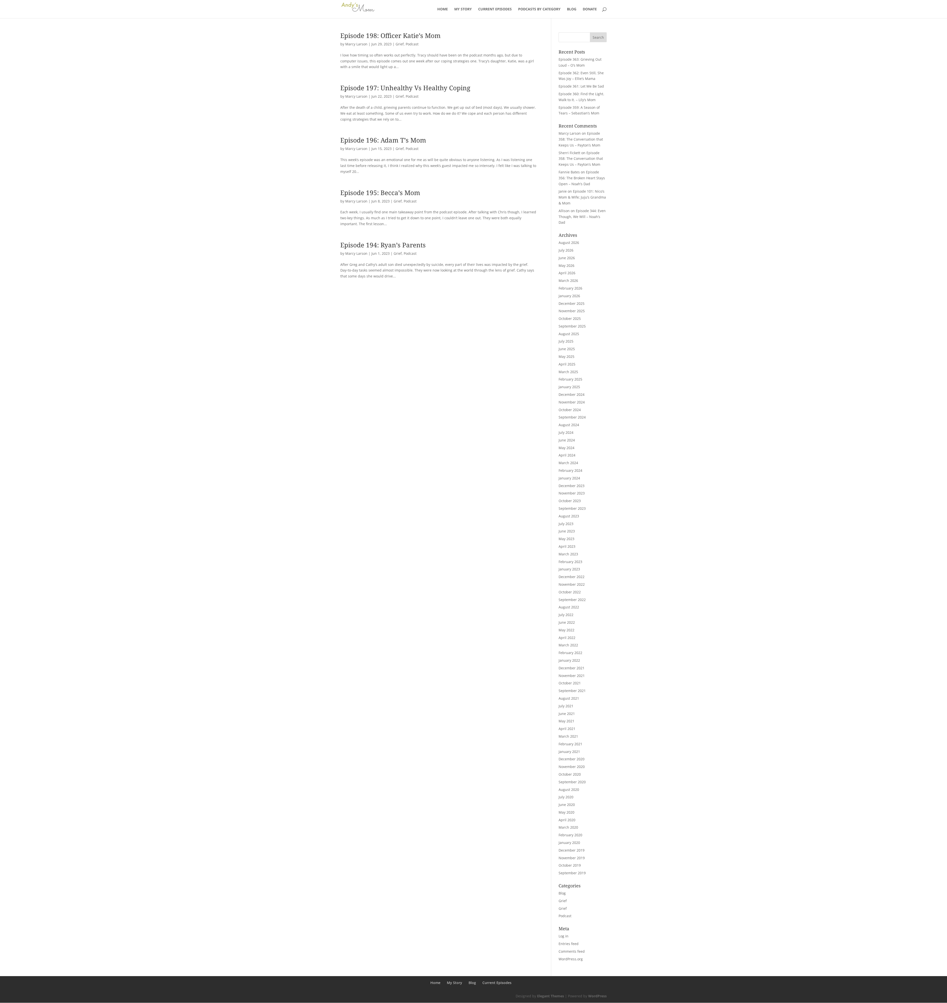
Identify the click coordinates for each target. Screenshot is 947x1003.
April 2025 (567, 364)
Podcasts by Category (539, 9)
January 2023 (569, 569)
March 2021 (568, 736)
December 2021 (571, 668)
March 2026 (568, 280)
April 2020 (567, 820)
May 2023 (566, 538)
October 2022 (570, 592)
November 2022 (572, 584)
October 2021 (570, 683)
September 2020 (572, 782)
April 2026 (567, 273)
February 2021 (570, 744)
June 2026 (567, 257)
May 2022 (566, 630)
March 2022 (568, 645)
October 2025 (570, 318)
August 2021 (569, 698)
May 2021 (566, 721)
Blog (571, 9)
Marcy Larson (356, 44)
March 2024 (568, 462)
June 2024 (567, 440)
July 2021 (566, 706)
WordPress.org (571, 959)
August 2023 (569, 516)
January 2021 (569, 751)
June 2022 (567, 622)
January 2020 (569, 842)
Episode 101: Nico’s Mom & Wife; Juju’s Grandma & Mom (582, 197)
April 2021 (567, 728)
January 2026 (569, 295)
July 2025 (566, 341)
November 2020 (572, 766)
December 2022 (571, 576)
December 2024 (571, 394)
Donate (590, 9)
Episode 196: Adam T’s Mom (383, 140)
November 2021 (572, 675)
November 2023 (572, 493)
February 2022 (570, 652)
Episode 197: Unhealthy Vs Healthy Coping (405, 87)
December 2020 (571, 759)
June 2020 (567, 804)
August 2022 (569, 607)
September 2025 (572, 326)
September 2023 (572, 508)
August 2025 (569, 333)
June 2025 (567, 348)
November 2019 (572, 858)
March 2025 (568, 371)
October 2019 (570, 865)
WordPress (597, 996)
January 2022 (569, 660)
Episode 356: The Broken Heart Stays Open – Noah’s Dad (582, 178)
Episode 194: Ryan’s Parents (383, 244)
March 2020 (568, 827)
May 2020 (566, 812)
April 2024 (567, 455)
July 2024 (566, 432)
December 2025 (571, 303)
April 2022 (567, 637)
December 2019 (571, 850)
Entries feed (569, 943)
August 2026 (569, 242)
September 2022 (572, 599)
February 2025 (570, 379)
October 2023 (570, 500)
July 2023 (566, 523)
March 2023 (568, 554)
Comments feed (572, 951)
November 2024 (572, 402)
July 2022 (566, 614)
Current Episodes (495, 9)
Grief (400, 44)
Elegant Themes (550, 996)
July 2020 (566, 797)
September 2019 (572, 873)
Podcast (412, 44)
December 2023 (571, 485)
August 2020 (569, 789)
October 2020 (570, 774)
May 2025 (566, 356)
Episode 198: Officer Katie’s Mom (390, 35)
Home (442, 9)
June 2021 (567, 713)
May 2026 (566, 265)
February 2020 (570, 835)
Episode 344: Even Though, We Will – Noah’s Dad (582, 216)
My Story (463, 9)
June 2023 (567, 531)
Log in (563, 936)
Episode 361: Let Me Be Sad (581, 86)
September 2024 (572, 417)
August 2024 (569, 424)
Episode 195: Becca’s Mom (380, 192)
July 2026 (566, 250)
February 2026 (570, 288)
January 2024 (569, 478)
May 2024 (566, 447)
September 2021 (572, 690)
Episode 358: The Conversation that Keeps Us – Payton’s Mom (581, 139)
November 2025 (572, 311)
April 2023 (567, 546)
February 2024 (570, 470)
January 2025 (569, 386)
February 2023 (570, 561)
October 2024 (570, 409)
